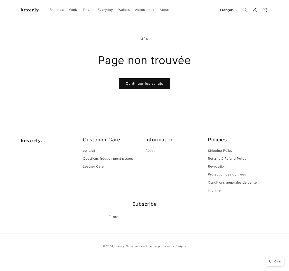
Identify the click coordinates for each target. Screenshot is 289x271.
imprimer (215, 190)
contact (89, 150)
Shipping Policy (220, 150)
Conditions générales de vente (232, 182)
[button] (245, 10)
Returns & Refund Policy (227, 158)
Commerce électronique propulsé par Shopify (156, 246)
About (150, 150)
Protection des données (227, 174)
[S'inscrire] (180, 217)
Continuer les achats (144, 83)
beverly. (120, 246)
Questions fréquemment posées (108, 158)
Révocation (217, 166)
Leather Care (93, 166)
